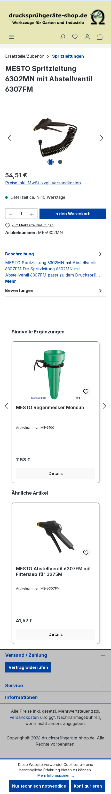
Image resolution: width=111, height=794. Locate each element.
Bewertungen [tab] (19, 290)
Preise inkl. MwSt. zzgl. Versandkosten (43, 182)
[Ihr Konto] (87, 36)
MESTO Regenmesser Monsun (50, 407)
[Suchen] (62, 36)
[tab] (54, 267)
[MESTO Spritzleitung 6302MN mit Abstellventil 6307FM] (55, 138)
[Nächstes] (102, 137)
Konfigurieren (88, 786)
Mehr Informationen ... (55, 775)
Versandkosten (24, 717)
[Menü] (11, 36)
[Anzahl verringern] (10, 214)
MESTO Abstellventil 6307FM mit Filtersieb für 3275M (53, 571)
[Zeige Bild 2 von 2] (60, 162)
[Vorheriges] (9, 137)
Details (56, 473)
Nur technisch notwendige (39, 786)
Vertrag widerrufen (28, 667)
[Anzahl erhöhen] (32, 214)
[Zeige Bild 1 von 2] (51, 162)
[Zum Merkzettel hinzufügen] (86, 391)
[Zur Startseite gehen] (55, 17)
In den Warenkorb (72, 213)
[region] (55, 138)
